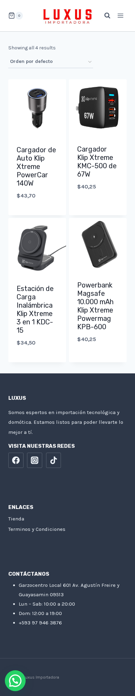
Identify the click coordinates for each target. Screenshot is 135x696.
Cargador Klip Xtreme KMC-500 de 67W (97, 161)
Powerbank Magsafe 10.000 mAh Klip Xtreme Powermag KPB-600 (95, 306)
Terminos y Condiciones (36, 529)
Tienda (16, 519)
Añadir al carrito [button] (37, 213)
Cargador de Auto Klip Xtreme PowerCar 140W (36, 166)
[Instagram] (34, 460)
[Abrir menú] (120, 15)
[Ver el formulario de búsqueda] (103, 16)
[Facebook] (16, 460)
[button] (15, 680)
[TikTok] (53, 460)
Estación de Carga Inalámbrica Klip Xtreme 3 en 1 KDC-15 (35, 309)
